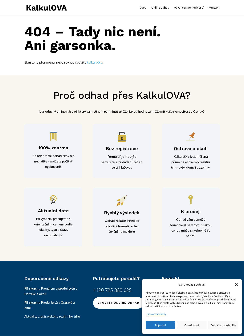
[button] (236, 285)
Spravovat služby (157, 314)
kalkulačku (94, 62)
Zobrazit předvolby (223, 325)
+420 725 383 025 (112, 290)
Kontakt (214, 7)
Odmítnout (191, 325)
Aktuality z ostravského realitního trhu (52, 316)
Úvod (143, 7)
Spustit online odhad (118, 302)
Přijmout (160, 325)
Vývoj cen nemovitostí (189, 7)
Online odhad (160, 7)
